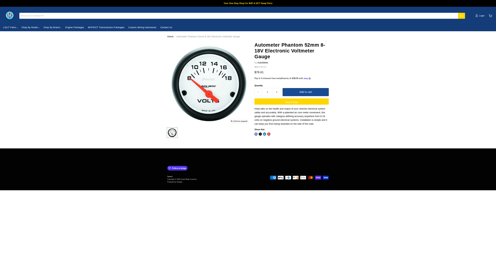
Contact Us (166, 27)
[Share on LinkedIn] (264, 134)
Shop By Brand (51, 27)
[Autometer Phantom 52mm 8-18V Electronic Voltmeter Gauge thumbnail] (172, 132)
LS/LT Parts (10, 27)
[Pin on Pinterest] (268, 134)
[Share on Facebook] (256, 134)
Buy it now (292, 102)
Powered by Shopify (174, 182)
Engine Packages (74, 27)
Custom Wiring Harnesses (142, 27)
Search (170, 176)
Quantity (258, 85)
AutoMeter (262, 62)
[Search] (461, 16)
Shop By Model (29, 27)
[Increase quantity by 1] (276, 92)
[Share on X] (260, 134)
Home (170, 36)
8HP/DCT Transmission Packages (106, 27)
